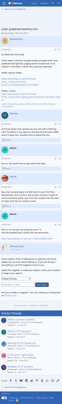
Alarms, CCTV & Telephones (31, 322)
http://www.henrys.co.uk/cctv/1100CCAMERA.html (26, 238)
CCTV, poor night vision (20, 354)
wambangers (12, 369)
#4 (59, 187)
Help (51, 397)
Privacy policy (41, 397)
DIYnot (7, 393)
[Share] (55, 49)
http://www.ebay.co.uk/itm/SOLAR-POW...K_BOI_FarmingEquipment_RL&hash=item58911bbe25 (30, 96)
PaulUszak (11, 346)
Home (11, 400)
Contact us (13, 397)
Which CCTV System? (19, 331)
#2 (59, 124)
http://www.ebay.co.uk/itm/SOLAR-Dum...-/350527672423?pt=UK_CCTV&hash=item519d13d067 (20, 81)
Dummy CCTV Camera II (21, 343)
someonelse (9, 33)
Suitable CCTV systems (20, 366)
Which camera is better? (21, 319)
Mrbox (10, 357)
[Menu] (4, 3)
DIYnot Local (10, 295)
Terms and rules (26, 397)
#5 (59, 224)
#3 (59, 158)
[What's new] (53, 3)
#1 (59, 49)
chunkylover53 (13, 322)
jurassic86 (11, 334)
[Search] (58, 3)
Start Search (42, 284)
